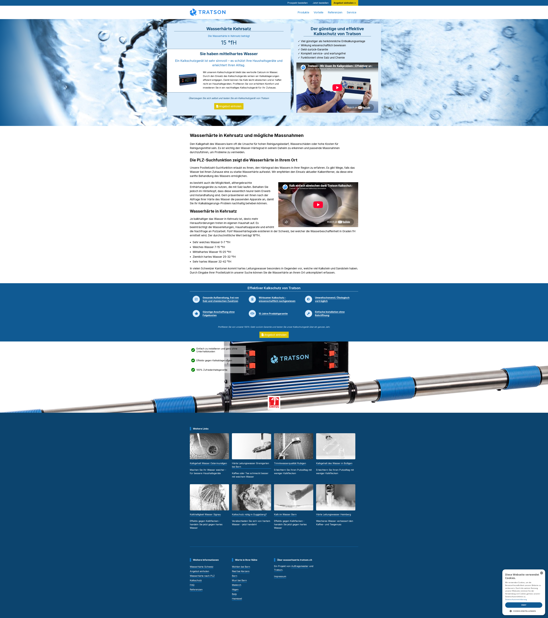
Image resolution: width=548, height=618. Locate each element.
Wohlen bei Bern (241, 566)
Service (351, 12)
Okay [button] (523, 605)
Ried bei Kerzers (240, 571)
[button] (523, 611)
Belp (234, 594)
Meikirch (236, 585)
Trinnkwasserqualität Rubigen (290, 463)
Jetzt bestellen (321, 2)
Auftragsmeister (299, 566)
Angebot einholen (229, 106)
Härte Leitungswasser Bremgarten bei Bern (250, 465)
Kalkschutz (196, 580)
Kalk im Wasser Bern (285, 514)
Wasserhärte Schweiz (201, 566)
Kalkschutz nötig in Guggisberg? (249, 514)
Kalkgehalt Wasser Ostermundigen (208, 463)
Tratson (278, 569)
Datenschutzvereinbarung (516, 599)
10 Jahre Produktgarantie (273, 313)
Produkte (303, 12)
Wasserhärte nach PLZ (202, 575)
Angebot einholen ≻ (345, 2)
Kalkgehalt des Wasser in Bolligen (334, 463)
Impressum (280, 576)
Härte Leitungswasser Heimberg (333, 514)
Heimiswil (237, 598)
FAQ (192, 585)
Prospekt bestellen (297, 2)
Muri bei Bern (239, 580)
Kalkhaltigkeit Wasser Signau (205, 514)
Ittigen (235, 589)
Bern (234, 575)
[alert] (523, 592)
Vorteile (318, 12)
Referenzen (335, 12)
